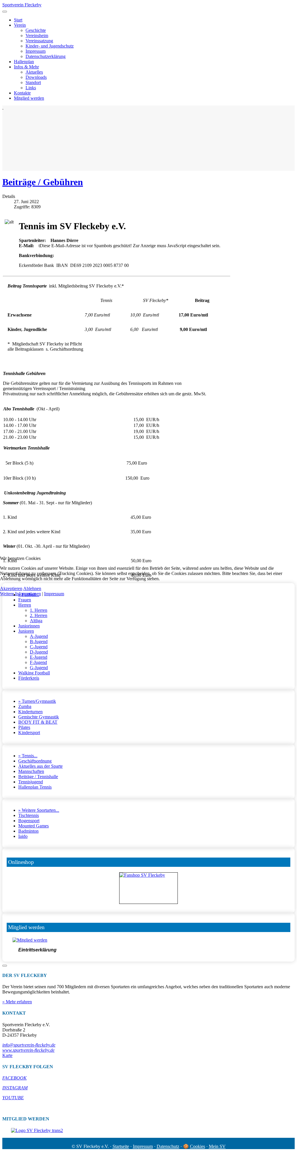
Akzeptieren (11, 588)
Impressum (54, 593)
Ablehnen (32, 588)
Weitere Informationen (20, 593)
